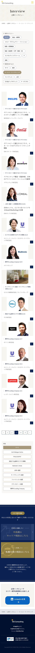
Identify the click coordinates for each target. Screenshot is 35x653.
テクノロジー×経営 (17, 484)
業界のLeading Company (17, 488)
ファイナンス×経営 (17, 479)
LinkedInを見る (19, 600)
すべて (17, 447)
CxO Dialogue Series (17, 452)
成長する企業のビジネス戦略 (17, 461)
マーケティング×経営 (17, 475)
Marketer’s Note (17, 466)
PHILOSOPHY (17, 457)
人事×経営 (17, 470)
